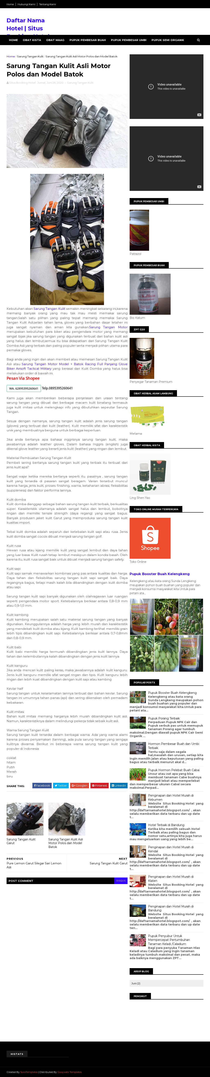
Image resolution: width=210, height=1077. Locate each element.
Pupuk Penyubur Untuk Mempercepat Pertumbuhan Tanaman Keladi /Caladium (169, 940)
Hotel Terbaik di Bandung (166, 825)
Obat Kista (32, 40)
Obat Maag (55, 40)
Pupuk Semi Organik (168, 40)
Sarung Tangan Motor (108, 327)
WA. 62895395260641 (23, 388)
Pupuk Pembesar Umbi (128, 40)
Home (10, 4)
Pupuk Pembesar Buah (88, 40)
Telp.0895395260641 (57, 388)
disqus (121, 880)
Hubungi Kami (26, 4)
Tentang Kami (47, 4)
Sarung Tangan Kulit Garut (21, 841)
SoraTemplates (29, 1072)
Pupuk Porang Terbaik (164, 718)
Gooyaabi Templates (69, 1072)
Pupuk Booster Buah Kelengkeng (160, 574)
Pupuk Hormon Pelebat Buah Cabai (174, 770)
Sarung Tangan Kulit (30, 56)
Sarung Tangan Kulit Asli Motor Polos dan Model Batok (65, 843)
